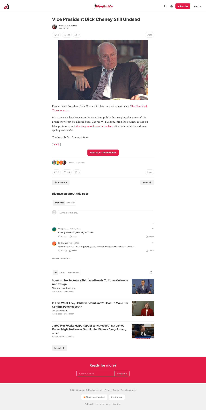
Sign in (197, 6)
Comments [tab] (59, 202)
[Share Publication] (171, 6)
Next (145, 182)
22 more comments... (61, 258)
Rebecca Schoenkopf (68, 26)
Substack (89, 404)
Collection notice (128, 390)
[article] (103, 288)
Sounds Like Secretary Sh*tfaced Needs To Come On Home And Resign (90, 282)
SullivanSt (63, 242)
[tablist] (64, 202)
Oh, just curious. (60, 310)
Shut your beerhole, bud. (64, 288)
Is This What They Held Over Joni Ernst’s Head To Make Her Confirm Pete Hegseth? (90, 304)
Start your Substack (95, 397)
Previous (62, 182)
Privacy (108, 390)
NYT (56, 145)
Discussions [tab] (73, 272)
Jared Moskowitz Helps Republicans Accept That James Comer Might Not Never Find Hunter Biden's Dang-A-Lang (89, 327)
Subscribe (183, 6)
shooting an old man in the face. (95, 126)
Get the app (116, 397)
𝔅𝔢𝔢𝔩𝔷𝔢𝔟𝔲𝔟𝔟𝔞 (63, 228)
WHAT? (55, 333)
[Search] (165, 6)
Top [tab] (55, 272)
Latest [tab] (62, 272)
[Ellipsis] (152, 228)
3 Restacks (80, 162)
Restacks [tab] (70, 202)
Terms (116, 390)
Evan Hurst (69, 291)
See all (57, 348)
